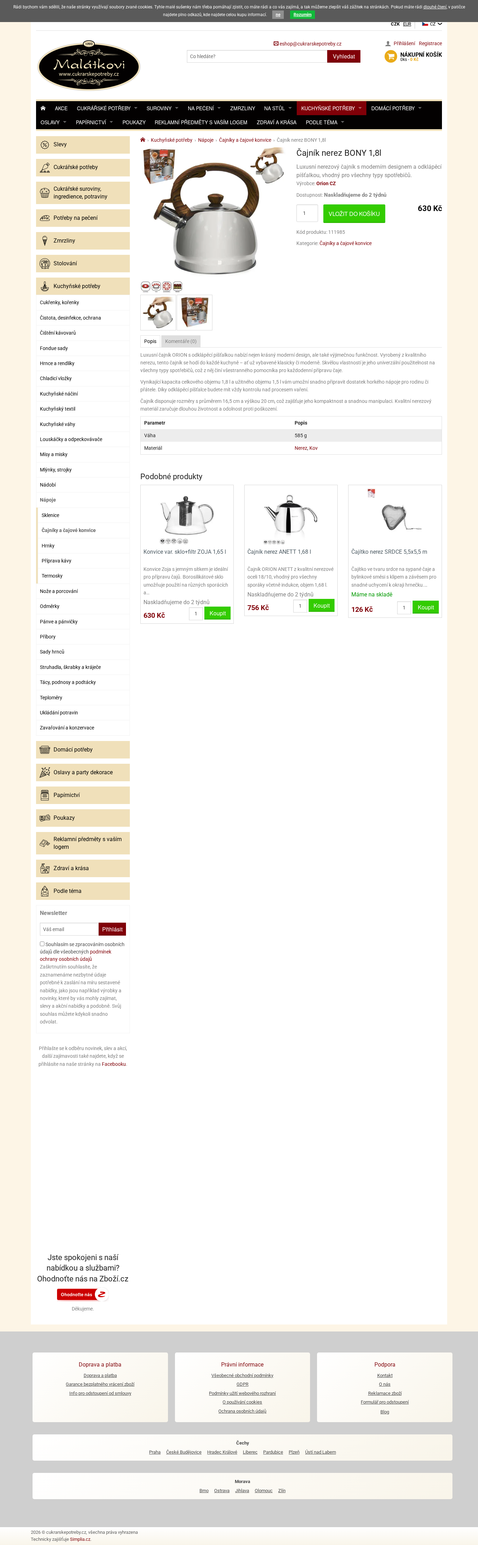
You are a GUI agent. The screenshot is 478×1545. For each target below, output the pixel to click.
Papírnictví (91, 122)
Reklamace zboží (385, 1393)
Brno (204, 1490)
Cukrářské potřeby (104, 108)
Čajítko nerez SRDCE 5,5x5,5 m (389, 551)
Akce (61, 108)
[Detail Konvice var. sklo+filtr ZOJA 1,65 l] (187, 515)
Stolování (65, 263)
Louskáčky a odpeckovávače (71, 439)
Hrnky (48, 545)
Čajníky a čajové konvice (69, 530)
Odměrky (49, 606)
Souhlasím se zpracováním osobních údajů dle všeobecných (82, 952)
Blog (384, 1411)
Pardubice (273, 1452)
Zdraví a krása (276, 122)
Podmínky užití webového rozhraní (242, 1393)
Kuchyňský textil (57, 409)
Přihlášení (404, 43)
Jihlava (242, 1490)
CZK (395, 24)
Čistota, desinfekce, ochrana (70, 318)
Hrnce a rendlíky (57, 363)
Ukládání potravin (59, 712)
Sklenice (50, 515)
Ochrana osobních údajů (242, 1411)
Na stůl (274, 108)
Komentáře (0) (181, 341)
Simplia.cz (80, 1539)
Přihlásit (112, 929)
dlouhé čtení (435, 7)
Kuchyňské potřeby (328, 108)
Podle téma (321, 122)
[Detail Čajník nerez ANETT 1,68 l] (291, 515)
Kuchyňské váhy (57, 424)
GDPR (242, 1384)
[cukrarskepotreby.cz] (89, 64)
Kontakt (385, 1375)
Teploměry (51, 697)
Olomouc (264, 1490)
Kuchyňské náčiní (59, 394)
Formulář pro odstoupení (385, 1402)
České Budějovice (184, 1452)
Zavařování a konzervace (67, 727)
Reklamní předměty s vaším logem (201, 122)
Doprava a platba (100, 1375)
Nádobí (48, 485)
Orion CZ (326, 183)
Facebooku (114, 1064)
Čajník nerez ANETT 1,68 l (279, 551)
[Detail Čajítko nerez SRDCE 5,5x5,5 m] (394, 515)
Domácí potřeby (393, 108)
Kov (313, 448)
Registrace (430, 43)
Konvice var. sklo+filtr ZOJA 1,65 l (184, 551)
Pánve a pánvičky (59, 621)
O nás (385, 1384)
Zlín (282, 1490)
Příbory (48, 636)
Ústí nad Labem (320, 1452)
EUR (407, 24)
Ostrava (222, 1490)
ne (278, 14)
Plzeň (294, 1452)
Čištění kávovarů (58, 333)
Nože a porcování (59, 591)
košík (421, 56)
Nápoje (48, 500)
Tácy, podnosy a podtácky (68, 682)
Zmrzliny (242, 108)
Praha (155, 1452)
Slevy (60, 144)
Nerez (301, 448)
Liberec (250, 1452)
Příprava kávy (56, 561)
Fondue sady (54, 348)
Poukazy (134, 122)
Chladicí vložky (56, 378)
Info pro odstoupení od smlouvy (100, 1393)
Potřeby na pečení (76, 218)
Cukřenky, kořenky (59, 302)
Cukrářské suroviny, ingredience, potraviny (80, 193)
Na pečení (201, 108)
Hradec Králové (222, 1452)
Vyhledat (344, 56)
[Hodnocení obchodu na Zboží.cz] (83, 1294)
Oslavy (50, 122)
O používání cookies (242, 1402)
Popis (150, 341)
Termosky (52, 576)
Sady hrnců (52, 652)
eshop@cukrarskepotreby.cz (310, 44)
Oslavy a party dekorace (83, 772)
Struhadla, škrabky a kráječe (70, 667)
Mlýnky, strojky (56, 470)
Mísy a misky (54, 454)
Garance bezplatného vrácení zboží (100, 1384)
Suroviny (159, 108)
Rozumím (302, 14)
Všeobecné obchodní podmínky (242, 1375)
